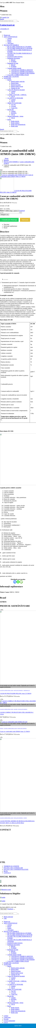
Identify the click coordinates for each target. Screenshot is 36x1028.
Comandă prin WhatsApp (9, 220)
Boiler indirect (15, 123)
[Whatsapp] (18, 581)
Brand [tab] (5, 228)
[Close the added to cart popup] (14, 909)
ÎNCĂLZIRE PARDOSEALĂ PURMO (19, 46)
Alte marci (10, 43)
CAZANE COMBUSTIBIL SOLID (18, 75)
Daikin (9, 42)
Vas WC (13, 104)
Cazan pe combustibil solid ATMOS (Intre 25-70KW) (15, 731)
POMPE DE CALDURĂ (11, 76)
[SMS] (21, 581)
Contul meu (7, 1017)
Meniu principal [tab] (8, 917)
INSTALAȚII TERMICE (11, 45)
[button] (2, 19)
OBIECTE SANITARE (14, 103)
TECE (13, 93)
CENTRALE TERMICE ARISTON (22, 70)
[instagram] (18, 882)
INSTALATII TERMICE (18, 690)
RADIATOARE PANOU (15, 56)
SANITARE (7, 78)
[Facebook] (14, 581)
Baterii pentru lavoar (17, 86)
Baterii (9, 80)
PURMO (13, 61)
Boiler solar (14, 126)
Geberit (13, 91)
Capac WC (14, 108)
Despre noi (7, 35)
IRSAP (13, 60)
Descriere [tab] (6, 224)
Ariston (9, 38)
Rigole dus (10, 109)
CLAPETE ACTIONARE (15, 98)
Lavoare (13, 106)
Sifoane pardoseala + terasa (15, 116)
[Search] (18, 21)
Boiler (9, 119)
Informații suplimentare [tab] (10, 226)
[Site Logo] (4, 17)
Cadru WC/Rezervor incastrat (16, 90)
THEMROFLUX (26, 690)
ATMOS (1, 728)
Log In (6, 1022)
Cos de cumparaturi (9, 1020)
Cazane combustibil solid (6, 690)
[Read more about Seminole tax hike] (2, 898)
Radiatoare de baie (12, 63)
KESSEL (14, 113)
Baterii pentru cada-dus (18, 81)
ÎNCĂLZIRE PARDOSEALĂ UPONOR (19, 48)
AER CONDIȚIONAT (10, 37)
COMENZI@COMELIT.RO (14, 846)
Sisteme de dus (15, 88)
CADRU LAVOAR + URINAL (17, 94)
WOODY (25, 817)
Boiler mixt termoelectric (18, 124)
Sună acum (25, 220)
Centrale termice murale (14, 68)
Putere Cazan (4, 210)
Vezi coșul (3, 909)
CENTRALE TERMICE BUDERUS (22, 71)
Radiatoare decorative (13, 58)
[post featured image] (18, 702)
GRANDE (16, 709)
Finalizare (10, 909)
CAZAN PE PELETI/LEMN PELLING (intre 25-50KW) (15, 693)
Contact (6, 1016)
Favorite (6, 1019)
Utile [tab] (5, 918)
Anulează (22, 210)
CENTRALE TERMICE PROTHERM (23, 73)
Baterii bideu (15, 83)
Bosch (9, 40)
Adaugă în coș (4, 214)
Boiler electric (15, 121)
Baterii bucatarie (16, 85)
